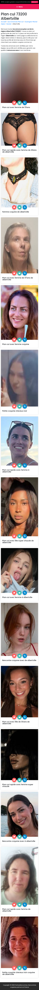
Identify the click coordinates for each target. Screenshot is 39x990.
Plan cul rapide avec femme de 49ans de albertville (19, 151)
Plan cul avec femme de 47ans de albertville (17, 279)
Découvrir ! (34, 2)
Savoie (8, 24)
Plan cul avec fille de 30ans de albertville (16, 722)
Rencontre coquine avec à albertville (18, 841)
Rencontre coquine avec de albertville (19, 660)
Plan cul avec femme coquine (15, 344)
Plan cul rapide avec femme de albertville (16, 910)
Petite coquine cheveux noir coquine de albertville (18, 973)
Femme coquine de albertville (15, 212)
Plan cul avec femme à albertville (17, 597)
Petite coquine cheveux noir (14, 411)
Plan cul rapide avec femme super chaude (17, 785)
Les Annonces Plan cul (15, 22)
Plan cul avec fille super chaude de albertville (18, 541)
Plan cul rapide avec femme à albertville (15, 471)
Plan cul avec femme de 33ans (16, 107)
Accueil (3, 22)
